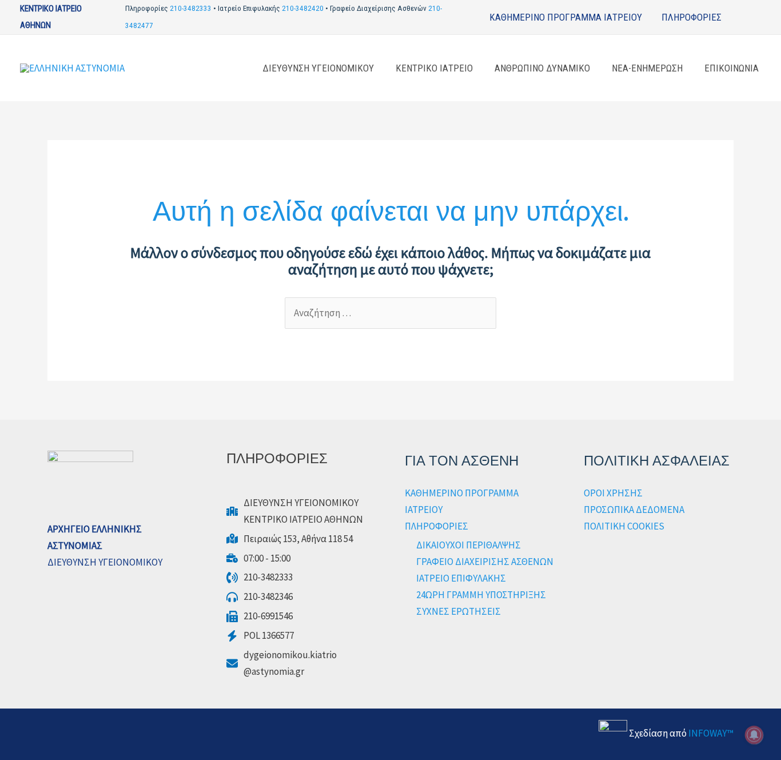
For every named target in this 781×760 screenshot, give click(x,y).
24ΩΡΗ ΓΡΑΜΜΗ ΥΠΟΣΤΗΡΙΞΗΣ (481, 594)
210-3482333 (191, 8)
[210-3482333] (259, 577)
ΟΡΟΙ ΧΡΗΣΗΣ (613, 493)
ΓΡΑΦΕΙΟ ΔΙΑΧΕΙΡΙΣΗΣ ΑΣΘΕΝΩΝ (484, 561)
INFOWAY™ (711, 733)
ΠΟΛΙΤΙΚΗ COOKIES (624, 526)
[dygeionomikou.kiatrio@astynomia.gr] (281, 663)
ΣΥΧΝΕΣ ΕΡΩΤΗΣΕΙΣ (458, 611)
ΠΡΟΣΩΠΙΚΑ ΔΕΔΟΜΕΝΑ (634, 509)
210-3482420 (303, 8)
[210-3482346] (259, 596)
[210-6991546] (259, 616)
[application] (727, 17)
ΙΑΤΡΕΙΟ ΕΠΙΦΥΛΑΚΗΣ (461, 578)
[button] (757, 17)
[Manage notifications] (754, 735)
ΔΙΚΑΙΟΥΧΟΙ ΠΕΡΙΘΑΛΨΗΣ (468, 545)
